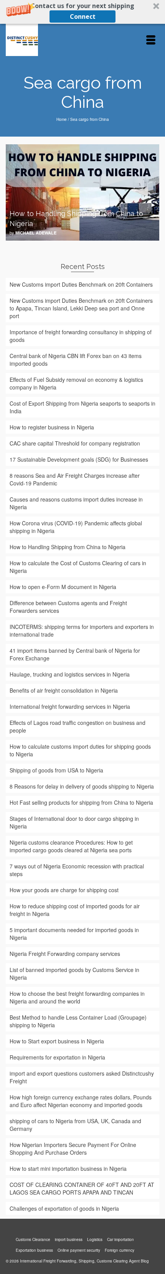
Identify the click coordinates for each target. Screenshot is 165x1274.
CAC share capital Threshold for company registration (75, 443)
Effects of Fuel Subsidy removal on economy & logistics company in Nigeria (76, 383)
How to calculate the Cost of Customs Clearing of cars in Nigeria (78, 566)
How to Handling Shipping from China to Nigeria (67, 547)
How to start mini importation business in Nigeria (68, 1168)
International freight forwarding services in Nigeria (70, 706)
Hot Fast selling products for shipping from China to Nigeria (81, 802)
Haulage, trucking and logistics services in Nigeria (70, 674)
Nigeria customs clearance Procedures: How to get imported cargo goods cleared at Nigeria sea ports (71, 846)
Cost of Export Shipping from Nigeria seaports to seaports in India (82, 407)
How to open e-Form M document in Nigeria (63, 587)
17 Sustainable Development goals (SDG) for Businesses (79, 459)
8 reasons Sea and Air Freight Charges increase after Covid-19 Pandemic (75, 479)
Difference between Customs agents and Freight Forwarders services (68, 606)
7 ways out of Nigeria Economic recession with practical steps (77, 870)
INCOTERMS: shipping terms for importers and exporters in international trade (82, 630)
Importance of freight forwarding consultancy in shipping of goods (81, 335)
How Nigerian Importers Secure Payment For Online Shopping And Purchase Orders (73, 1148)
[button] (82, 12)
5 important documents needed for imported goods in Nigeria (74, 933)
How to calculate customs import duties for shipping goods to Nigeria (80, 750)
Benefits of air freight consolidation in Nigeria (64, 690)
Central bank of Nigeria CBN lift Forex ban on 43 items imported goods (76, 359)
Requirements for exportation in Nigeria (57, 1057)
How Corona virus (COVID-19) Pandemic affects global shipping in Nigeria (76, 527)
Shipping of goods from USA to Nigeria (56, 770)
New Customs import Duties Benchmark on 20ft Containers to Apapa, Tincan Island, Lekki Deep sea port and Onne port (81, 308)
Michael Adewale (35, 233)
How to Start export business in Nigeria (57, 1041)
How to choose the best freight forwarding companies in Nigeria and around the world (77, 997)
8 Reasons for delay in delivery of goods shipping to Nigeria (82, 786)
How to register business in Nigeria (52, 427)
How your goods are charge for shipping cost (64, 890)
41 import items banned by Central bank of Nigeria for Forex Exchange (75, 654)
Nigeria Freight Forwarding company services (65, 953)
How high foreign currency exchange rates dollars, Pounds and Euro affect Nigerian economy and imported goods (81, 1101)
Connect (83, 16)
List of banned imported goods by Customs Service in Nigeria (74, 973)
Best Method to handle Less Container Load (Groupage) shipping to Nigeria (78, 1021)
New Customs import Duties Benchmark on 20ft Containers (81, 284)
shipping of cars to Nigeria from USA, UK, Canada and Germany (75, 1124)
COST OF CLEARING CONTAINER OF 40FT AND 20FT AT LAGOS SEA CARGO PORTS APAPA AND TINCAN (82, 1188)
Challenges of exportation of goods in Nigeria (64, 1208)
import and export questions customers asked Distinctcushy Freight (82, 1077)
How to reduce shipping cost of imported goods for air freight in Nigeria (75, 910)
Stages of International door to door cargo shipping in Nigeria (74, 822)
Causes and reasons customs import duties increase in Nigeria (76, 503)
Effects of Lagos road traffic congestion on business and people (77, 726)
